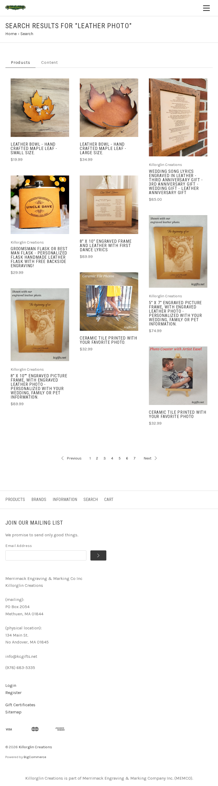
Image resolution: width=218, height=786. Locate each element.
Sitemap (13, 711)
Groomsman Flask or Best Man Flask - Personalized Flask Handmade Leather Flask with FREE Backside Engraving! (39, 257)
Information (65, 499)
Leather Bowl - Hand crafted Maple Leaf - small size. (34, 148)
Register (13, 692)
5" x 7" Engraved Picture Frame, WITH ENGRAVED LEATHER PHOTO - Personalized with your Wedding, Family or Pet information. (175, 313)
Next (148, 458)
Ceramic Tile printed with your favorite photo (177, 414)
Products (15, 499)
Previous (74, 458)
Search (90, 499)
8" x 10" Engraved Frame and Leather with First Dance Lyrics (105, 245)
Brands (38, 499)
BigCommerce (35, 757)
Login (10, 685)
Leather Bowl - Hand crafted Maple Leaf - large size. (103, 148)
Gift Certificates (20, 704)
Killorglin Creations (35, 747)
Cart (109, 499)
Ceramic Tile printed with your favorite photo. (108, 340)
